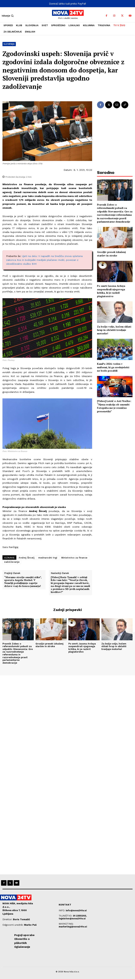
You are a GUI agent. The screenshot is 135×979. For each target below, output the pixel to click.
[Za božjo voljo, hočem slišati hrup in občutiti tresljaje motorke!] (115, 312)
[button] (8, 15)
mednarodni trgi (47, 557)
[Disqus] (67, 723)
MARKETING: (66, 923)
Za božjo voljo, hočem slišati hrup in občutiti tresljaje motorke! (114, 330)
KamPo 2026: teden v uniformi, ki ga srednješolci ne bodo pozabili (113, 367)
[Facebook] (106, 16)
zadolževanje (12, 562)
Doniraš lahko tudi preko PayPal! (67, 3)
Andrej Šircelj (26, 557)
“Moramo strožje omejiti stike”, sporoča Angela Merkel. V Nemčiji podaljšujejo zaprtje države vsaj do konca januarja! (23, 582)
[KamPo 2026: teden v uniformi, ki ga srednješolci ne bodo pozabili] (115, 349)
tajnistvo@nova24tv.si (72, 918)
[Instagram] (114, 16)
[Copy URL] (124, 104)
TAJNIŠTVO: (66, 915)
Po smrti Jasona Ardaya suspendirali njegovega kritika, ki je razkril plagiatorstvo (111, 291)
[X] (122, 16)
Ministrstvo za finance (74, 557)
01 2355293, (80, 915)
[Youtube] (130, 16)
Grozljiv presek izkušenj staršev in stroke (111, 253)
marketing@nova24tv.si (73, 926)
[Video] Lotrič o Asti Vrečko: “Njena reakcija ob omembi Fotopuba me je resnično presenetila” (114, 406)
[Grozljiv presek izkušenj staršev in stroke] (115, 237)
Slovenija (9, 43)
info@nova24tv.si (76, 910)
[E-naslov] (116, 104)
